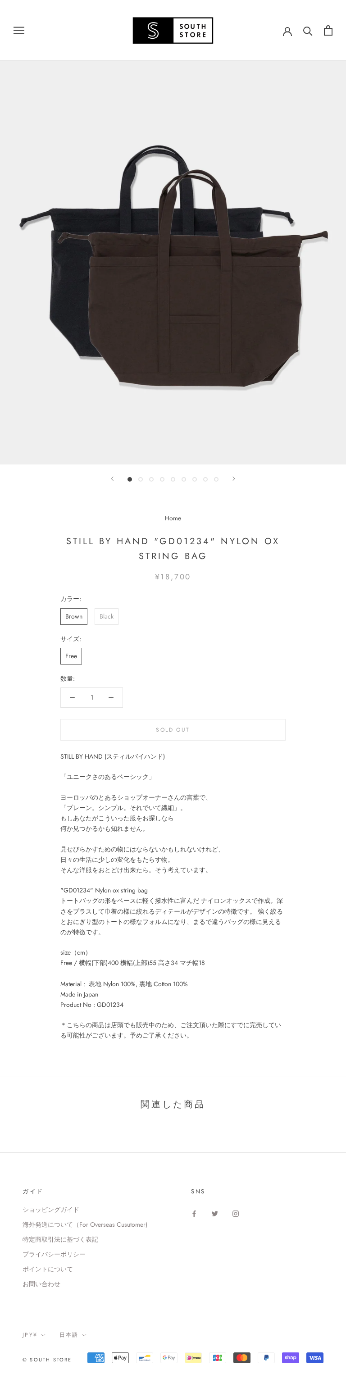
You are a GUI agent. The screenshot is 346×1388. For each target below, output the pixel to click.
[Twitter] (215, 1213)
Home (173, 518)
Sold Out (173, 730)
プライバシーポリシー (54, 1254)
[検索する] (308, 30)
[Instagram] (235, 1213)
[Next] (233, 479)
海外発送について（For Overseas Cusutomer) (85, 1224)
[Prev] (112, 479)
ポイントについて (48, 1269)
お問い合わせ (41, 1283)
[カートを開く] (328, 30)
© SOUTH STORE (47, 1359)
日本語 (69, 1335)
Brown (73, 616)
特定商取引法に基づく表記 (60, 1239)
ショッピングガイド (51, 1209)
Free (71, 655)
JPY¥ (30, 1335)
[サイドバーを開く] (19, 30)
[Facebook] (194, 1213)
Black (107, 616)
